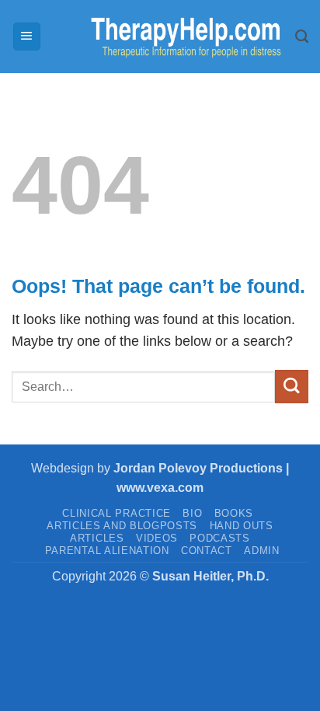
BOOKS (233, 513)
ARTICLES (96, 538)
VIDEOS (157, 538)
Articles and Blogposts (122, 526)
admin (261, 550)
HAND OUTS (241, 526)
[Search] (301, 36)
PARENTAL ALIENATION (107, 550)
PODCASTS (219, 538)
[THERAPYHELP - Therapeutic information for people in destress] (168, 36)
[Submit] (291, 386)
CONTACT (206, 550)
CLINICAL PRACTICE (116, 513)
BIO (192, 513)
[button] (26, 37)
